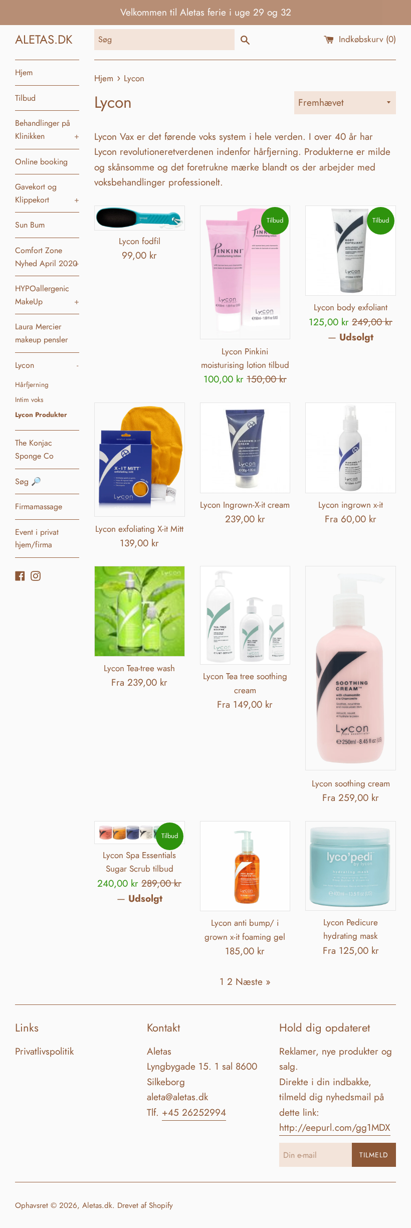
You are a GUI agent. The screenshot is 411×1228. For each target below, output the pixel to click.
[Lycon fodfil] (139, 218)
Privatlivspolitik (44, 1051)
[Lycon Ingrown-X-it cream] (245, 447)
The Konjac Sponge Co (34, 449)
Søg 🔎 (28, 481)
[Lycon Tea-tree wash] (139, 611)
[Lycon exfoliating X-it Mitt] (139, 459)
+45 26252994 (194, 1112)
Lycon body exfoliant (350, 307)
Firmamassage (38, 506)
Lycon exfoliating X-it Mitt (139, 529)
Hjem (24, 72)
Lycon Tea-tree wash (139, 668)
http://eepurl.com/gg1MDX (334, 1127)
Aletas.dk (97, 1205)
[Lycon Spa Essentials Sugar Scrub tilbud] (139, 832)
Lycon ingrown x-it (350, 505)
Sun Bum (30, 225)
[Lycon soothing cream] (350, 669)
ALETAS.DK (44, 39)
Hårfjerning (32, 384)
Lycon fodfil (139, 241)
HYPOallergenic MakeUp (47, 295)
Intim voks (29, 399)
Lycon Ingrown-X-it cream (245, 505)
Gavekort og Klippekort (47, 193)
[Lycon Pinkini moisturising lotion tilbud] (245, 273)
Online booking (41, 161)
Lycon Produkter (41, 415)
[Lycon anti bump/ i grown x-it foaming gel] (245, 866)
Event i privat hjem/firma (37, 538)
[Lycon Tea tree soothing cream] (245, 615)
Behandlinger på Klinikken (47, 129)
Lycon (46, 365)
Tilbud (25, 98)
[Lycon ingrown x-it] (350, 447)
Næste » (253, 981)
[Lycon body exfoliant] (350, 251)
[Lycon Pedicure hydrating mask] (350, 866)
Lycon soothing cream (351, 783)
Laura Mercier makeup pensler (41, 333)
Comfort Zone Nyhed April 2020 (47, 257)
